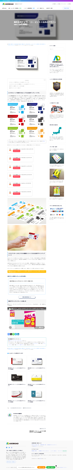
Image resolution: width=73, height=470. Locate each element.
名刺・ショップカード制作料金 (14, 8)
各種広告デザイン (35, 446)
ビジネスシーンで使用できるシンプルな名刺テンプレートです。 (19, 82)
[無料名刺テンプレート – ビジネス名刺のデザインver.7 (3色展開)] (36, 393)
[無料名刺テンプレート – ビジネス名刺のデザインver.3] (16, 377)
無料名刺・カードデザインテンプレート (46, 27)
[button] (56, 465)
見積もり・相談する (51, 467)
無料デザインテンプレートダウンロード (15, 340)
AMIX (40, 458)
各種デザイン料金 (41, 467)
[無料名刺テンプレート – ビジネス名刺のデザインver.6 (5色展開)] (36, 377)
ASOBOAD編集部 (17, 413)
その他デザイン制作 (49, 8)
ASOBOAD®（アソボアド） (63, 467)
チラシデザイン (35, 343)
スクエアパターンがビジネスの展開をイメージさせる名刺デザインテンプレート (22, 84)
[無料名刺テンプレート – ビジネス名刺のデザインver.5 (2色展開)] (16, 393)
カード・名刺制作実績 (30, 8)
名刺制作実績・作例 (43, 444)
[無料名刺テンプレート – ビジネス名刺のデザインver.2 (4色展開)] (16, 360)
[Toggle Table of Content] (44, 80)
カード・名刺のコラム (40, 8)
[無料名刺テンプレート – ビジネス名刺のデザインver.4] (36, 360)
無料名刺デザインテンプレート (52, 444)
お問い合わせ (4, 8)
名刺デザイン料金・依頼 (35, 444)
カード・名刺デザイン (20, 344)
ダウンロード (16, 150)
